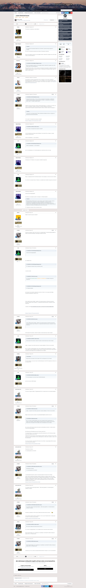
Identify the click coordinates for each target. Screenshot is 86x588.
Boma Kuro (18, 60)
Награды (45, 10)
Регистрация (68, 4)
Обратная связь (27, 586)
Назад (17, 556)
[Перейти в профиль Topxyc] (18, 32)
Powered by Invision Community (68, 586)
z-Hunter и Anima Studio (26, 20)
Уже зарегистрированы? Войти (60, 4)
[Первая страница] (14, 24)
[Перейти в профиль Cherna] (18, 526)
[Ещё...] (56, 27)
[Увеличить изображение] (52, 512)
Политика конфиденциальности (37, 10)
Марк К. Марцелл (18, 43)
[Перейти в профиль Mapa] (67, 49)
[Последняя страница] (37, 24)
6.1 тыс (19, 154)
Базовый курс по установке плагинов (63, 21)
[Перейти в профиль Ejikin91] (18, 217)
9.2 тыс (19, 56)
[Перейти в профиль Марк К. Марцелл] (18, 48)
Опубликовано (29, 60)
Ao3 (18, 174)
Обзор (16, 10)
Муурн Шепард (18, 157)
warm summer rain (18, 389)
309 (18, 90)
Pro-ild (18, 77)
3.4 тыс (19, 136)
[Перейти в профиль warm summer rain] (18, 394)
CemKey (18, 353)
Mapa (69, 48)
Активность (22, 10)
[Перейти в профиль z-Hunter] (16, 20)
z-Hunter (20, 19)
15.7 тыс (18, 73)
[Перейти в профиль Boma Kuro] (18, 65)
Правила (28, 10)
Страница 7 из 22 (41, 556)
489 (18, 243)
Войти (45, 568)
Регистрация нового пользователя (26, 569)
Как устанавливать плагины (63, 32)
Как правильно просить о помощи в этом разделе (64, 35)
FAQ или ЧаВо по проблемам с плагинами (63, 30)
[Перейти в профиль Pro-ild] (18, 82)
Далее (35, 556)
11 (31, 556)
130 (18, 225)
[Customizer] (71, 4)
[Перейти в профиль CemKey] (18, 358)
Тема (14, 586)
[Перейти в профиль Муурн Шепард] (18, 129)
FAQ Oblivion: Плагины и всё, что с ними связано (64, 24)
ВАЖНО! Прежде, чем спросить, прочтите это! (64, 39)
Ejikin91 (18, 212)
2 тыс (19, 459)
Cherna (18, 521)
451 (18, 39)
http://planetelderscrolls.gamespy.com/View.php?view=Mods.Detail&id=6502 (42, 306)
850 (18, 534)
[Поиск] (71, 10)
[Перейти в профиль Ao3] (18, 145)
